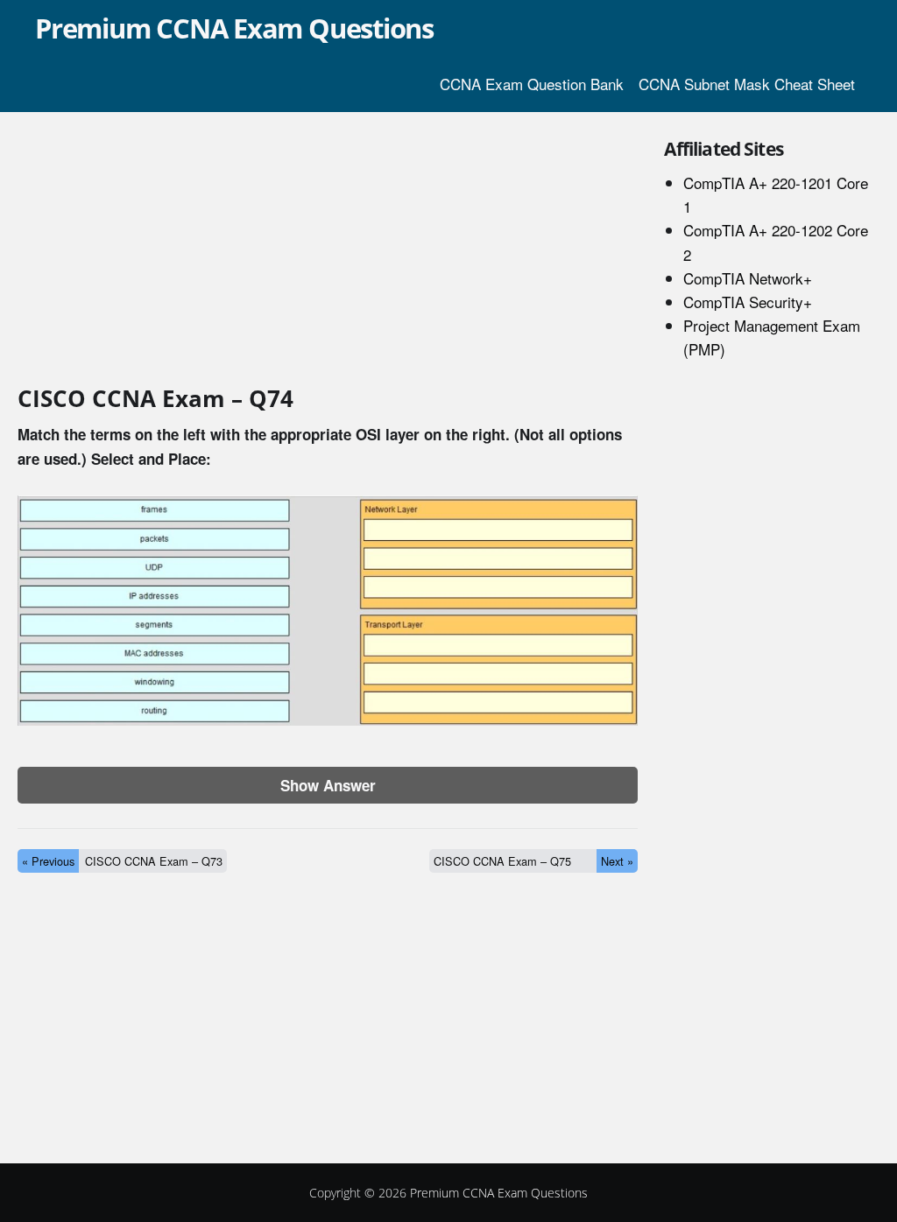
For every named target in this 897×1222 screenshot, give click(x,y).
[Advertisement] (328, 252)
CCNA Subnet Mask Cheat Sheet (747, 84)
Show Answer (328, 785)
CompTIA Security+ (747, 302)
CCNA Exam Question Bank (532, 84)
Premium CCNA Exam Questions (234, 28)
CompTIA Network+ (747, 278)
